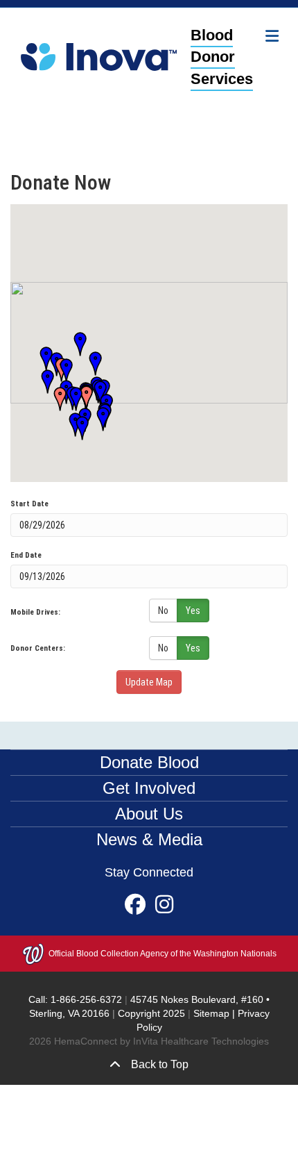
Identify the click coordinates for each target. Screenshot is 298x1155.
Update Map (149, 682)
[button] (55, 400)
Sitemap (211, 1013)
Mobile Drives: (35, 612)
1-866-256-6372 (85, 999)
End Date (26, 555)
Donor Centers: (37, 648)
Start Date (29, 503)
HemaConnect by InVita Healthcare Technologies (161, 1041)
